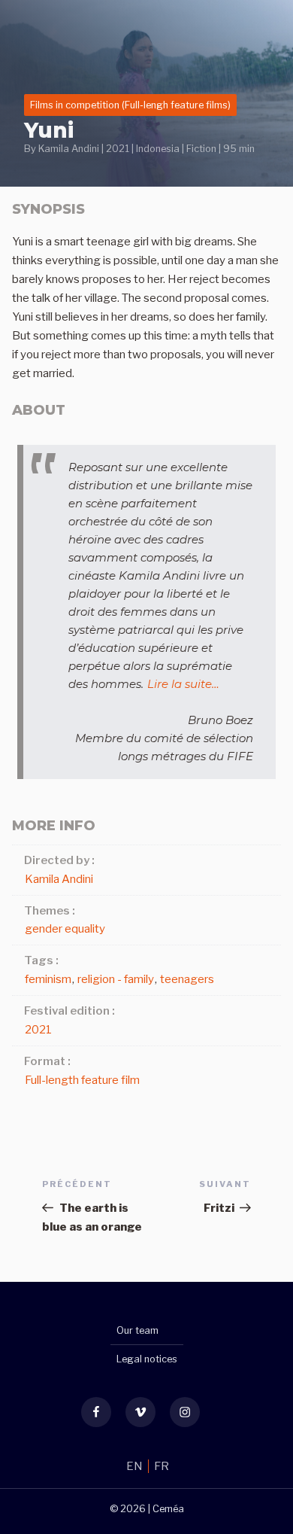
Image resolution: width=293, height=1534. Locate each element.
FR (161, 1466)
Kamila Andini (68, 148)
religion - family (115, 979)
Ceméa (168, 1508)
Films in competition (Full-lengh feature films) (130, 105)
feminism (48, 979)
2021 (117, 148)
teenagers (187, 979)
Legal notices (146, 1359)
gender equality (65, 929)
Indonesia (158, 148)
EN (135, 1466)
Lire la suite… (183, 684)
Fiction (201, 148)
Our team (137, 1330)
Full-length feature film (82, 1080)
